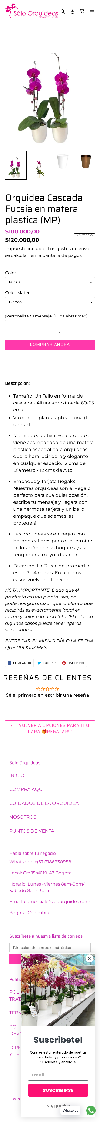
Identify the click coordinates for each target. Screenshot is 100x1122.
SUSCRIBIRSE (58, 1090)
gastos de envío (73, 248)
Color (10, 272)
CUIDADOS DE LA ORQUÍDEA (44, 803)
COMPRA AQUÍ (26, 789)
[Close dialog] (89, 958)
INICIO (16, 775)
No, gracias (58, 1106)
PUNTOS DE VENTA (31, 831)
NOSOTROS (22, 817)
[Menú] (92, 11)
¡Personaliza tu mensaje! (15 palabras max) (46, 316)
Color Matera (18, 292)
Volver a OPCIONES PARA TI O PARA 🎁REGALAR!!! (53, 728)
